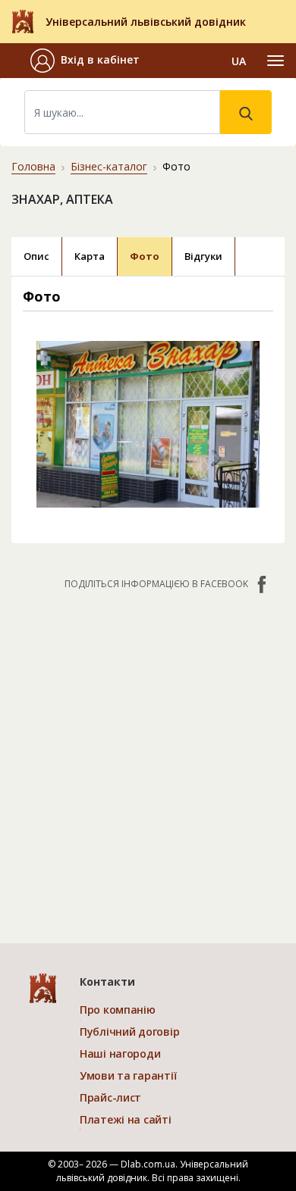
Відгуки (203, 256)
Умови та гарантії (128, 1075)
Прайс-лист (110, 1097)
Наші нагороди (120, 1053)
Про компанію (118, 1009)
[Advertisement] (148, 759)
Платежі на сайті (126, 1119)
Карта (89, 256)
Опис (36, 256)
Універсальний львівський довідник (146, 21)
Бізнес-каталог (109, 166)
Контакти (107, 981)
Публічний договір (129, 1031)
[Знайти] (246, 112)
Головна (33, 166)
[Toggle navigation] (275, 61)
